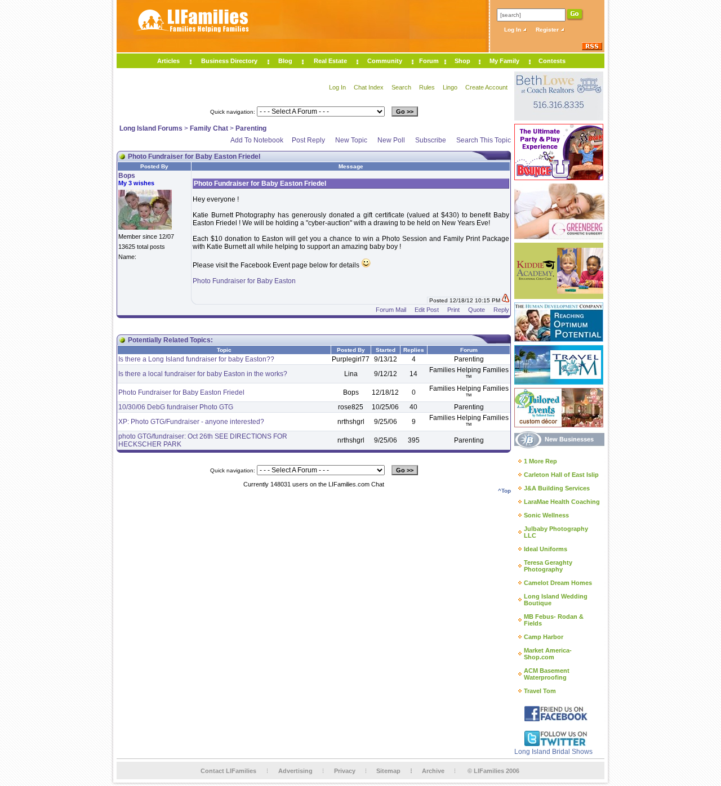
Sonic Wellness (546, 515)
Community (384, 60)
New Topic (351, 140)
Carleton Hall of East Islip (561, 474)
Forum (429, 60)
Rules (427, 87)
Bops (126, 176)
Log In (513, 29)
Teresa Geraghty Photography (548, 566)
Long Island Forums (151, 128)
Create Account (486, 87)
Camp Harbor (543, 636)
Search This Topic (483, 140)
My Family (504, 60)
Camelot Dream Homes (558, 582)
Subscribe (430, 140)
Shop (462, 60)
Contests (552, 60)
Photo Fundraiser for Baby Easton (244, 281)
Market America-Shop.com (548, 653)
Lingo (450, 87)
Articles (168, 60)
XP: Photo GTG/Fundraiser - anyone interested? (191, 422)
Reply (501, 309)
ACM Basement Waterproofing (546, 674)
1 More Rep (540, 461)
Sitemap (388, 770)
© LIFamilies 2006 (493, 770)
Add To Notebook (256, 140)
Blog (285, 60)
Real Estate (330, 60)
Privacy (344, 770)
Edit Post (427, 309)
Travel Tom (540, 690)
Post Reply (308, 140)
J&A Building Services (557, 488)
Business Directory (229, 60)
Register (548, 29)
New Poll (391, 140)
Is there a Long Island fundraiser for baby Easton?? (196, 359)
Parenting (250, 128)
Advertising (295, 770)
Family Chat (209, 128)
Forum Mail (391, 309)
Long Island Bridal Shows (553, 752)
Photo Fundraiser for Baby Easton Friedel (181, 392)
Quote (476, 309)
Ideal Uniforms (545, 549)
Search (401, 87)
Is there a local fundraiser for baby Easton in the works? (202, 374)
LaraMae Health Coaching (562, 501)
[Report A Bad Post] (505, 300)
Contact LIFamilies (228, 770)
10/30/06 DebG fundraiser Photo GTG (175, 407)
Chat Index (369, 87)
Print (453, 309)
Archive (433, 770)
